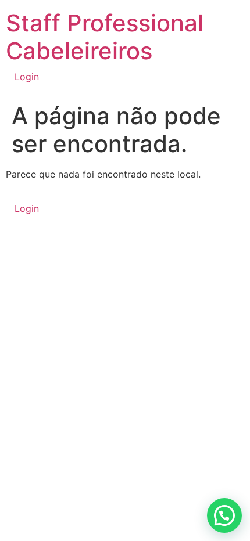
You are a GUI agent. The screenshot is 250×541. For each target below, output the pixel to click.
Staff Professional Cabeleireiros (104, 37)
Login (27, 76)
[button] (224, 515)
